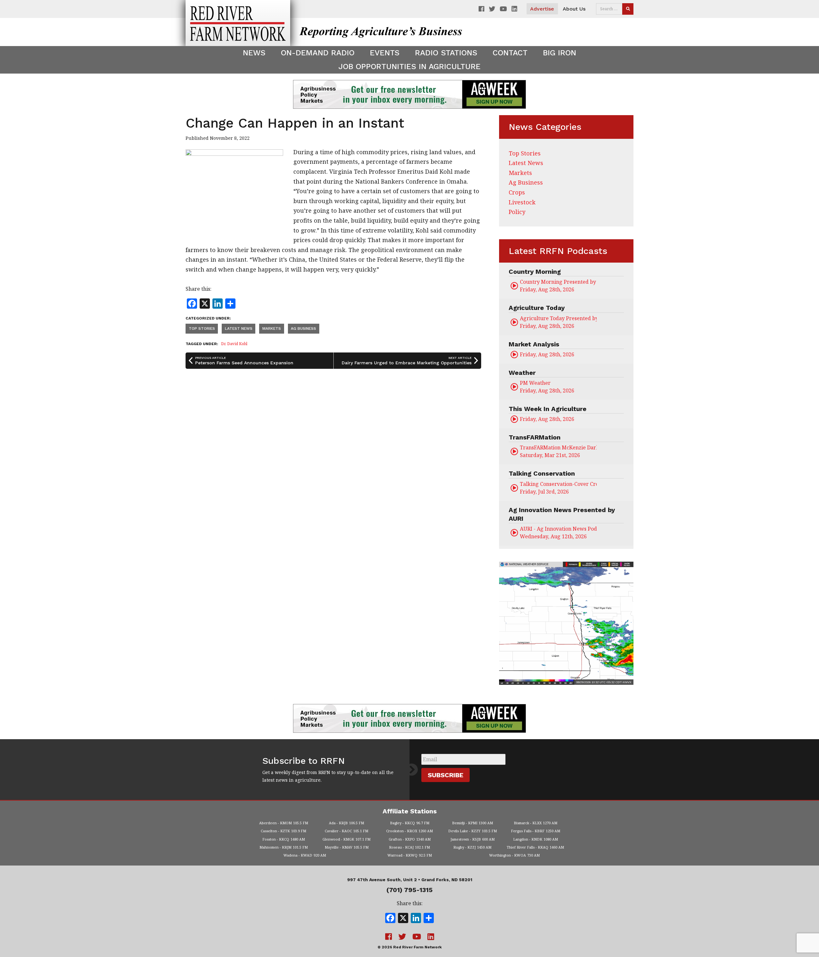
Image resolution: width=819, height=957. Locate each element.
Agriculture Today (537, 308)
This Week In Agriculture (547, 409)
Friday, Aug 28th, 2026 (558, 285)
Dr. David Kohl (234, 343)
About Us (574, 9)
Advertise (542, 9)
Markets (271, 328)
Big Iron (559, 52)
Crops (517, 192)
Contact (510, 52)
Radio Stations (446, 52)
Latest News (238, 328)
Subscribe (445, 775)
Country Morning (535, 271)
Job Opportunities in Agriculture (409, 66)
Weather (522, 372)
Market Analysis (534, 344)
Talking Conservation (542, 473)
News (254, 52)
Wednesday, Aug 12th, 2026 (558, 532)
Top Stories (202, 328)
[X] (403, 918)
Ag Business (303, 328)
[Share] (428, 918)
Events (385, 52)
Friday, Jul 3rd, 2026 (558, 487)
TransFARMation (535, 437)
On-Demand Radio (317, 52)
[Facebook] (390, 918)
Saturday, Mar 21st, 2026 (558, 451)
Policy (517, 212)
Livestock (522, 202)
